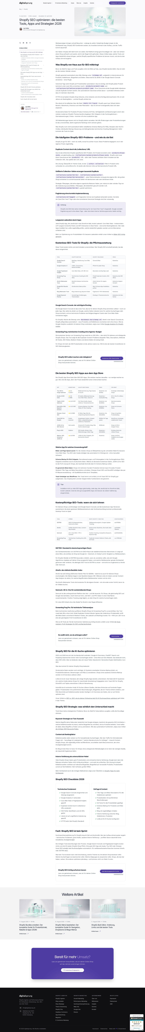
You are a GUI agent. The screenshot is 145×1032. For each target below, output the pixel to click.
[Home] (25, 3)
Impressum (95, 1028)
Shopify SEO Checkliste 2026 (28, 96)
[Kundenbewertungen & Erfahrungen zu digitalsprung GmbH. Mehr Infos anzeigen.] (136, 1022)
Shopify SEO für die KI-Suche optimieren (31, 87)
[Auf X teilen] (20, 43)
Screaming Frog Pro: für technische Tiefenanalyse (29, 84)
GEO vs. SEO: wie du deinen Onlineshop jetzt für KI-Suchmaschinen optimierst (91, 698)
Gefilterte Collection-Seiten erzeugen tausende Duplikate (32, 58)
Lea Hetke (26, 28)
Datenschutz (103, 1028)
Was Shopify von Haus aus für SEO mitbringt (32, 52)
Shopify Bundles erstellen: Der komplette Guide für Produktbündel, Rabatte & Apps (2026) (33, 927)
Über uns (79, 3)
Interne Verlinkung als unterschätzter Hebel (31, 94)
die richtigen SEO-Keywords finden (67, 729)
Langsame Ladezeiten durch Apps (29, 62)
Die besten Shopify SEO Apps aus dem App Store (31, 73)
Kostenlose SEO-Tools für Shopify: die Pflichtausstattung (30, 66)
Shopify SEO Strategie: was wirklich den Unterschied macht (30, 90)
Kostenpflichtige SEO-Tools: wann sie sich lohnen (31, 77)
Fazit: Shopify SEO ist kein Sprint (29, 99)
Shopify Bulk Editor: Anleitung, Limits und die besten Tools (103, 926)
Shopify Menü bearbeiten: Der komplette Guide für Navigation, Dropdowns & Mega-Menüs (67, 927)
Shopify (26, 9)
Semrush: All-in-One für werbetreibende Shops (32, 81)
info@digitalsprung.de (118, 361)
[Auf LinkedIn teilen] (23, 43)
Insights (86, 3)
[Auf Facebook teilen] (26, 43)
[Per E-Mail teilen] (30, 43)
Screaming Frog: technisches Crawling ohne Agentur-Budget (31, 69)
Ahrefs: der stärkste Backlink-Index (29, 79)
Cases (72, 3)
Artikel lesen (22, 933)
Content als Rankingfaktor (27, 92)
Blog (20, 9)
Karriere (92, 3)
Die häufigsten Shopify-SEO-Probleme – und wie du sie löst (31, 55)
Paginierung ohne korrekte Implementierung (31, 61)
